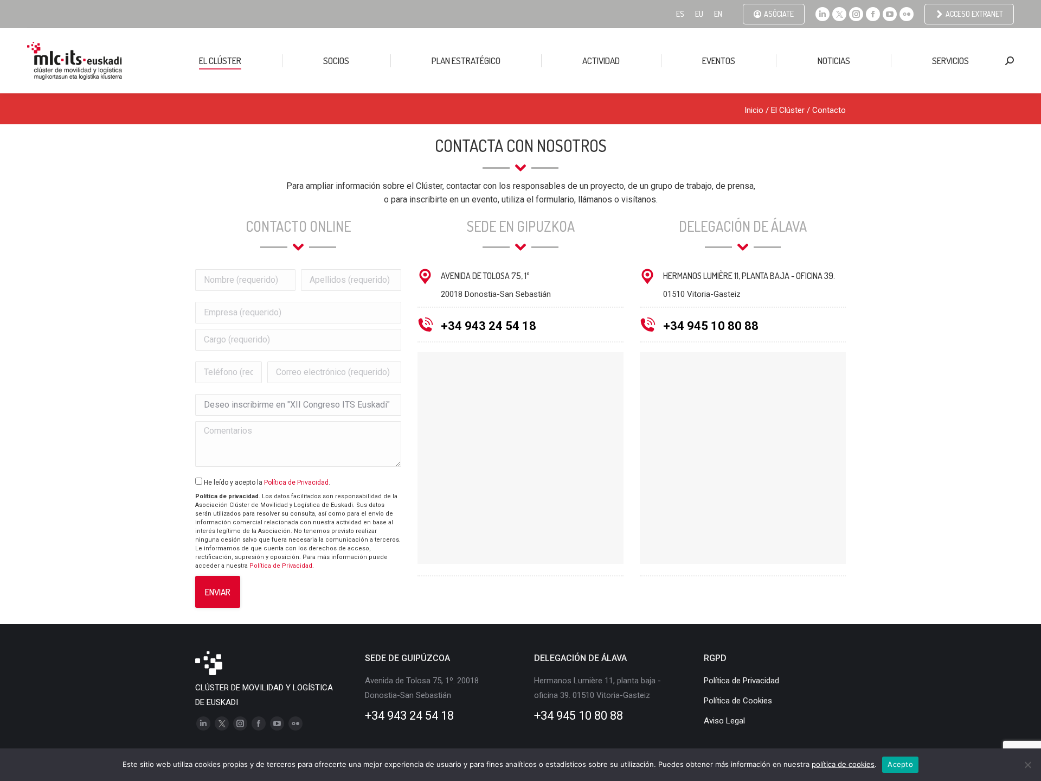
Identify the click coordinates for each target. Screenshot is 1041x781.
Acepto (900, 764)
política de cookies (843, 764)
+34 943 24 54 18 (488, 326)
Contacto (829, 110)
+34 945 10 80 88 (711, 326)
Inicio (753, 110)
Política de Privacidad (296, 482)
